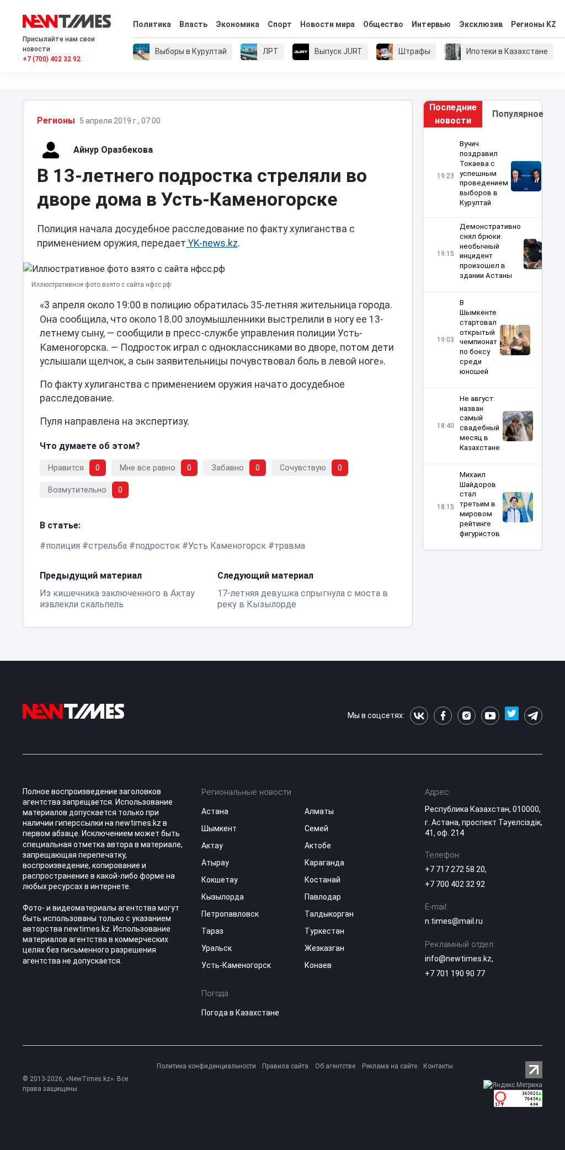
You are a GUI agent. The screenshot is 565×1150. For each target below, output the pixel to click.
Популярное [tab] (517, 114)
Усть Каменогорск (227, 546)
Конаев (318, 965)
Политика (152, 24)
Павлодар (323, 896)
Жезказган (324, 948)
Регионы (56, 120)
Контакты (438, 1066)
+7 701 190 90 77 (455, 973)
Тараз (212, 931)
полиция (63, 546)
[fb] (443, 716)
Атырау (215, 862)
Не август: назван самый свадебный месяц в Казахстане (480, 423)
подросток (157, 546)
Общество (383, 24)
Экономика (237, 24)
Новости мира (327, 24)
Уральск (216, 948)
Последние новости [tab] (453, 114)
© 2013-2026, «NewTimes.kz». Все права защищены (75, 1084)
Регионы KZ (533, 24)
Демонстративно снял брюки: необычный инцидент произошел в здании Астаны (490, 251)
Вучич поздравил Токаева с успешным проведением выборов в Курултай (484, 173)
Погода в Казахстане (240, 1012)
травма (289, 546)
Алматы (319, 811)
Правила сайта (285, 1066)
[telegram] (533, 716)
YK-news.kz (212, 243)
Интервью (431, 24)
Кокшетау (219, 879)
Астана (214, 811)
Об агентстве (335, 1066)
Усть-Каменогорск (236, 965)
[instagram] (466, 716)
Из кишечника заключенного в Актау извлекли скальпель (117, 598)
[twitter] (512, 716)
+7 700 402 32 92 (455, 884)
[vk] (419, 716)
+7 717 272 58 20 (455, 869)
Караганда (324, 862)
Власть (193, 24)
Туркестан (324, 931)
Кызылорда (222, 896)
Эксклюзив (481, 24)
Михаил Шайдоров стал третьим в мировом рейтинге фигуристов (480, 504)
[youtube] (490, 716)
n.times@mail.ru (454, 921)
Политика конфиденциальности (206, 1066)
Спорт (280, 24)
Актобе (318, 845)
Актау (212, 845)
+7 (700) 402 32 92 (52, 59)
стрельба (107, 546)
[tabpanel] (482, 339)
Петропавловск (230, 914)
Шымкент (219, 828)
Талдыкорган (329, 914)
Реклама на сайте (389, 1066)
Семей (316, 828)
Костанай (322, 879)
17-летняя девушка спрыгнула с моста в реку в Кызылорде (302, 598)
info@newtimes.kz (458, 958)
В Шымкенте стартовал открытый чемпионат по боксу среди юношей (478, 337)
